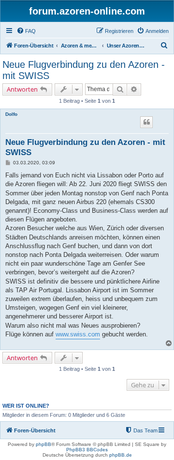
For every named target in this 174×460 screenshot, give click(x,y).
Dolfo (11, 114)
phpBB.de (120, 455)
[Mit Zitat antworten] (146, 122)
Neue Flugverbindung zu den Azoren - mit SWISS (83, 70)
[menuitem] (26, 31)
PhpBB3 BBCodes (87, 449)
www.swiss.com (78, 334)
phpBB (43, 444)
